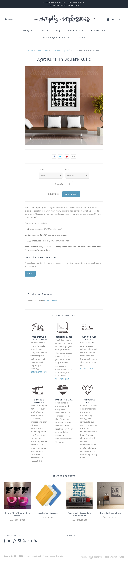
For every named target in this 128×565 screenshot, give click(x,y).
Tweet (60, 157)
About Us (44, 30)
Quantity (59, 184)
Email (73, 157)
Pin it (66, 157)
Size (67, 169)
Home (31, 50)
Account (81, 37)
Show (30, 274)
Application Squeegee (48, 513)
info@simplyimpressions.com (56, 37)
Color (41, 169)
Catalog (26, 30)
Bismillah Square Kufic (110, 513)
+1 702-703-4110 (98, 30)
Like (54, 157)
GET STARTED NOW (38, 372)
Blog (58, 30)
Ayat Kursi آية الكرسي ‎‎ (61, 50)
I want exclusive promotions (64, 5)
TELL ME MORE (62, 379)
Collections (42, 50)
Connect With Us (75, 30)
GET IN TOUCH (86, 369)
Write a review (50, 300)
